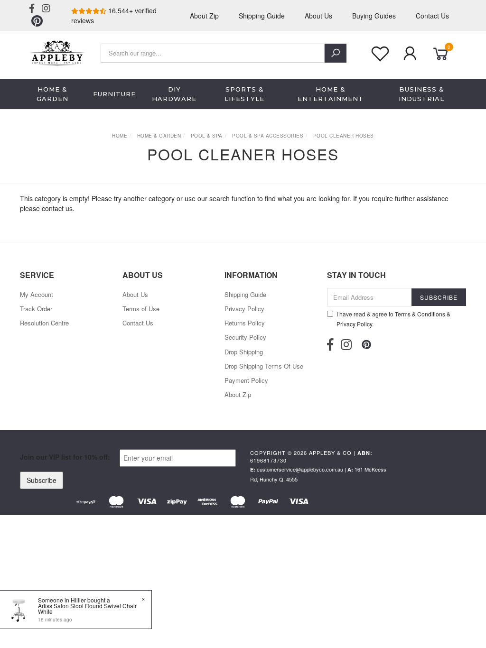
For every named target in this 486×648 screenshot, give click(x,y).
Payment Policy (246, 380)
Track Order (36, 308)
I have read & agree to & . (393, 319)
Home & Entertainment (331, 93)
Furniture (114, 94)
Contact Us (432, 15)
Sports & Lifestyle (244, 93)
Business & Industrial (421, 93)
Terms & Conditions (420, 314)
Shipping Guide (262, 15)
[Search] (335, 53)
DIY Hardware (174, 93)
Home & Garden (52, 93)
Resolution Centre (44, 322)
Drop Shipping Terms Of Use (263, 365)
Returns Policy (244, 322)
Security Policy (245, 337)
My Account (36, 294)
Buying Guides (374, 15)
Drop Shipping (243, 351)
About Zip (204, 15)
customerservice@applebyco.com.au (300, 469)
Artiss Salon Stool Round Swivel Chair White (87, 608)
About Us (318, 15)
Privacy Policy (244, 308)
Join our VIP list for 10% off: (65, 457)
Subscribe (41, 480)
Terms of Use (140, 308)
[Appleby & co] (56, 51)
